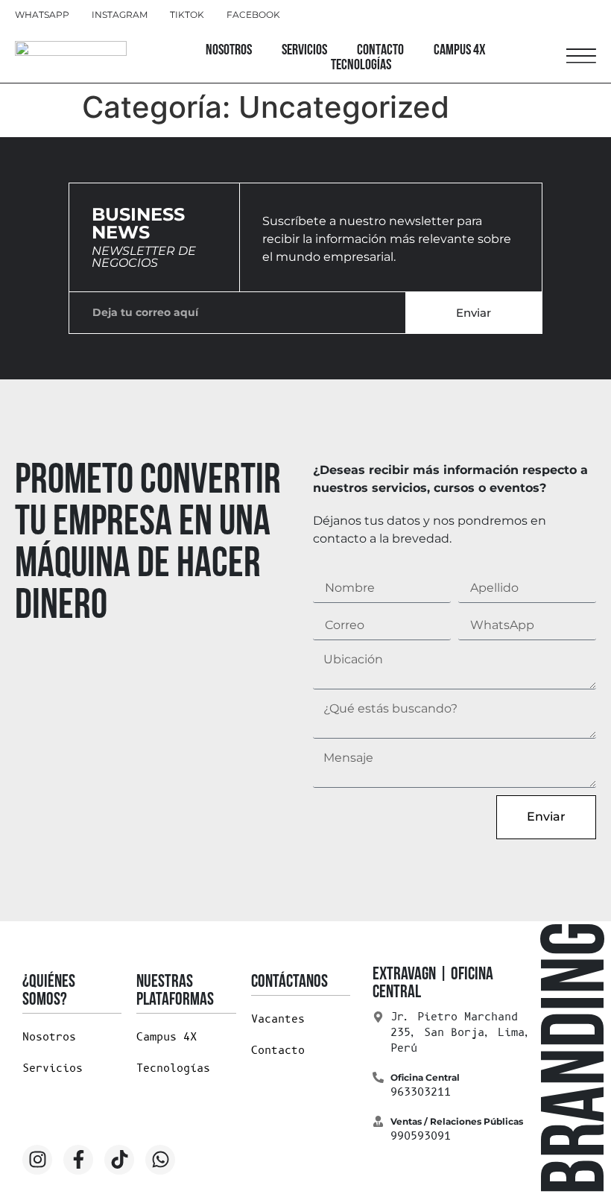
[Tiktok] (119, 1160)
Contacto (380, 50)
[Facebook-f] (78, 1160)
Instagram (120, 14)
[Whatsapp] (160, 1160)
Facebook (253, 14)
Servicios (304, 50)
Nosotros (229, 50)
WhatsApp (42, 14)
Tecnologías (361, 65)
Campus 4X (460, 50)
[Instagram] (37, 1160)
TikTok (187, 14)
